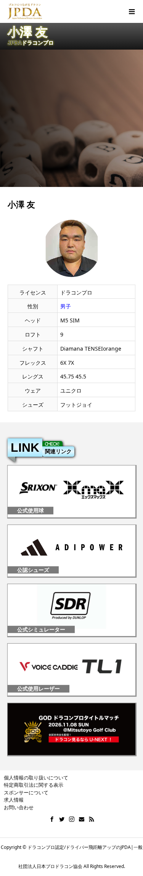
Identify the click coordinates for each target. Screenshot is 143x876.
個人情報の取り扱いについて (36, 777)
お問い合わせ (19, 807)
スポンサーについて (26, 792)
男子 (65, 306)
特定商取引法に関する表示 (33, 784)
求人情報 (14, 799)
